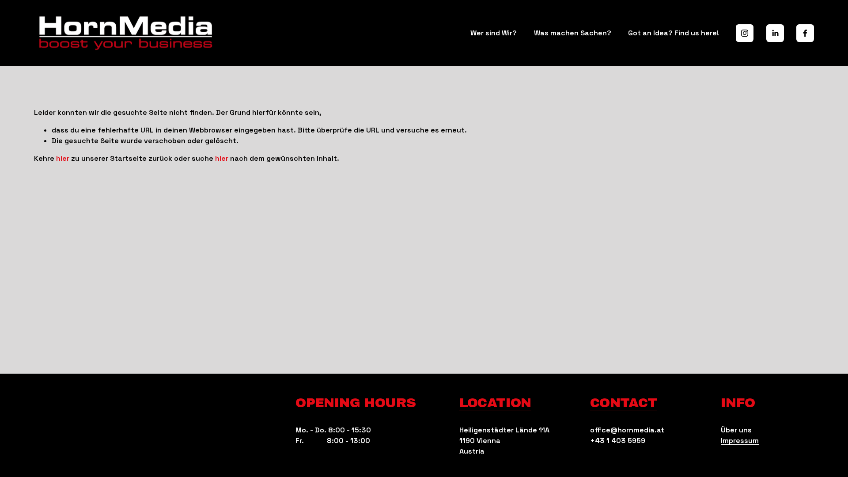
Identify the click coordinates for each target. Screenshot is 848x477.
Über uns (736, 430)
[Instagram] (744, 33)
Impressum (740, 440)
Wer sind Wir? (493, 33)
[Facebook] (805, 33)
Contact (623, 403)
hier (62, 158)
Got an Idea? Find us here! (673, 33)
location (495, 403)
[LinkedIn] (775, 33)
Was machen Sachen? (572, 33)
